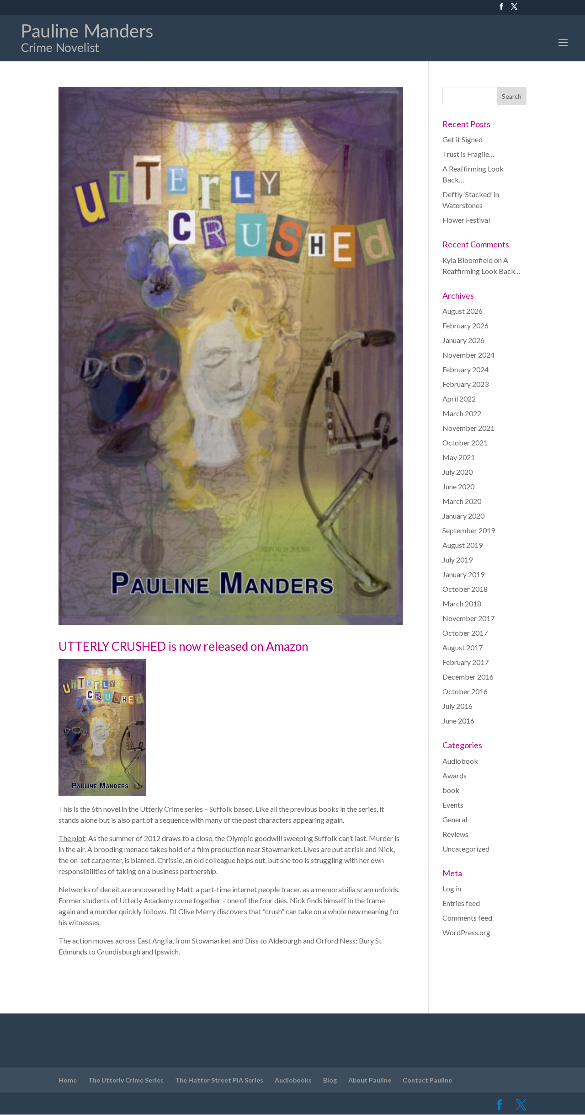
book (450, 790)
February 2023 (465, 384)
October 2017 (465, 632)
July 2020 (457, 471)
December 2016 (468, 676)
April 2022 (459, 398)
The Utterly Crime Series (126, 1080)
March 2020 (461, 501)
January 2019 (463, 574)
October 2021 (465, 442)
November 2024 (468, 354)
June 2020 (458, 486)
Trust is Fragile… (468, 154)
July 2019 (457, 559)
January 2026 (463, 340)
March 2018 (461, 603)
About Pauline (369, 1080)
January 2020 (463, 515)
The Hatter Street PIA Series (219, 1080)
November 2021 (468, 427)
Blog (330, 1080)
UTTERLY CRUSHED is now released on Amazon (183, 646)
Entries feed (461, 903)
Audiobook (460, 760)
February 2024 (465, 369)
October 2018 (465, 588)
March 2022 (461, 413)
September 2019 (468, 530)
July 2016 (457, 706)
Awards (454, 775)
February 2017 (465, 662)
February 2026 (465, 325)
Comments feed (467, 917)
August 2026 (462, 310)
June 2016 (458, 720)
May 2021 (458, 457)
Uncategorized (465, 848)
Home (67, 1080)
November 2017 (468, 618)
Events (452, 804)
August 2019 (462, 545)
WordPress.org (466, 932)
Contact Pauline (427, 1080)
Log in (451, 888)
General (454, 819)
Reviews (455, 834)
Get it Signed (462, 139)
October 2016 (465, 691)
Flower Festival (466, 219)
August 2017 (462, 647)
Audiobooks (293, 1080)
